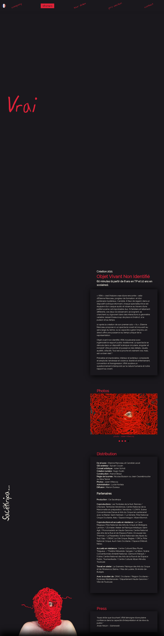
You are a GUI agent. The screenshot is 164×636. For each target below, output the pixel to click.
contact (149, 5)
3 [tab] (125, 441)
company (16, 5)
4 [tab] (128, 441)
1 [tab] (119, 441)
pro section (115, 5)
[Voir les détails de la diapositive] (123, 416)
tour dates (79, 6)
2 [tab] (122, 441)
